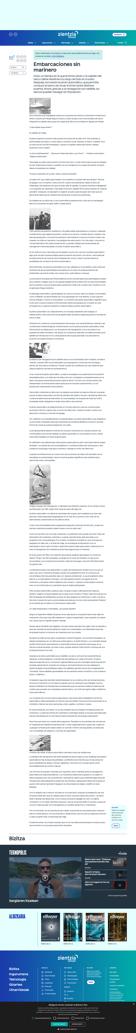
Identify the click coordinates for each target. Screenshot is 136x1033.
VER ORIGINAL (58, 56)
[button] (11, 34)
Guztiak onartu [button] (59, 1024)
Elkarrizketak (49, 976)
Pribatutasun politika (115, 980)
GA (25, 60)
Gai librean (71, 983)
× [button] (133, 1004)
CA (21, 60)
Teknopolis (17, 852)
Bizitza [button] (30, 43)
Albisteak (48, 972)
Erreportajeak (50, 994)
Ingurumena (18, 974)
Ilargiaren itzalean (23, 901)
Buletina (121, 43)
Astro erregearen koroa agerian (97, 883)
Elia (93, 53)
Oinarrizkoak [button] (100, 43)
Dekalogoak (72, 976)
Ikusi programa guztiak (117, 896)
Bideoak (47, 986)
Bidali (116, 826)
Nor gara (113, 972)
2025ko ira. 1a (112, 944)
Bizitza (14, 969)
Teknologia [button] (65, 43)
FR (25, 56)
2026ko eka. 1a (45, 944)
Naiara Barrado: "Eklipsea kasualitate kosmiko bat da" (98, 861)
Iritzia (46, 979)
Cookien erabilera (117, 986)
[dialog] (68, 1017)
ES (21, 56)
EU (18, 56)
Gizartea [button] (82, 43)
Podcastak (48, 990)
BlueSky (70, 998)
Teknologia (17, 979)
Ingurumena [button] (47, 43)
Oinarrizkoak (19, 990)
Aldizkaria (118, 35)
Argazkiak (48, 983)
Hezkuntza (71, 972)
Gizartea (15, 984)
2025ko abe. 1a (90, 944)
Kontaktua (114, 989)
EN (18, 60)
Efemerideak (72, 979)
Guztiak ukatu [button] (77, 1024)
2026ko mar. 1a (68, 944)
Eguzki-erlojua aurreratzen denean (95, 873)
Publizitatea (114, 976)
